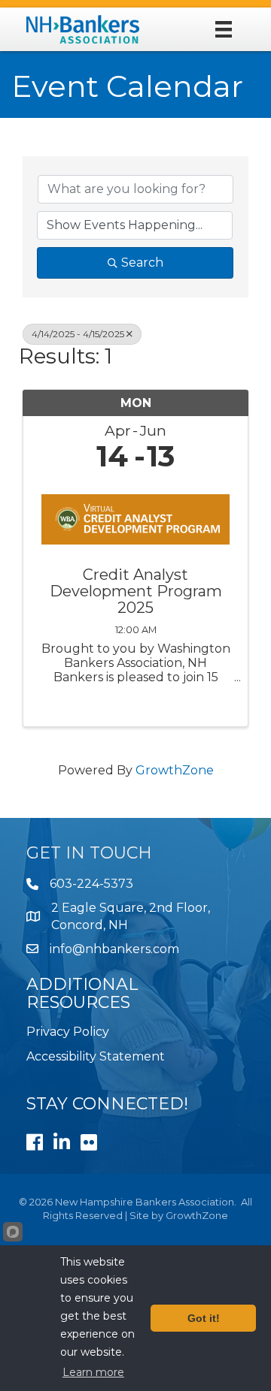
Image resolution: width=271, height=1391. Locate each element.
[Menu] (223, 29)
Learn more (93, 1372)
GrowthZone (175, 770)
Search (142, 262)
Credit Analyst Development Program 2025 (136, 591)
